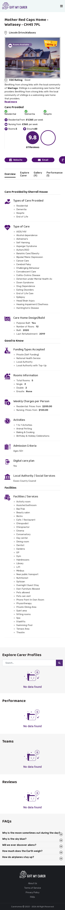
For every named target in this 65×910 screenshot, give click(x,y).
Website (17, 160)
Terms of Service (32, 888)
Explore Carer (24, 174)
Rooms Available (21, 44)
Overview (10, 174)
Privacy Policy (32, 893)
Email (45, 160)
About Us (32, 883)
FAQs (32, 897)
